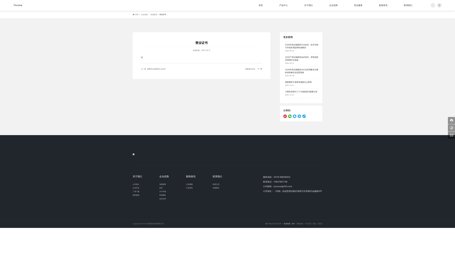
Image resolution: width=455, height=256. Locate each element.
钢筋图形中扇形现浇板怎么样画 (298, 82)
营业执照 (287, 224)
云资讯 (319, 224)
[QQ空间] (299, 116)
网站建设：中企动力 (304, 224)
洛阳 (314, 224)
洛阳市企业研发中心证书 (156, 69)
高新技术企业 (250, 69)
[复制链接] (304, 116)
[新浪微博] (285, 116)
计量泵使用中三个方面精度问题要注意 (301, 91)
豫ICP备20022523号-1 (274, 224)
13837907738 (280, 182)
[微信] (290, 116)
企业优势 (144, 15)
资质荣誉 (154, 15)
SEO (293, 224)
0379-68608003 (282, 177)
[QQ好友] (294, 116)
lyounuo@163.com (283, 186)
